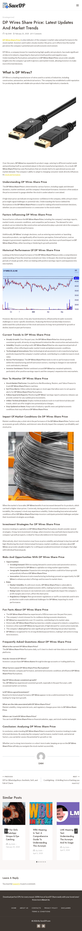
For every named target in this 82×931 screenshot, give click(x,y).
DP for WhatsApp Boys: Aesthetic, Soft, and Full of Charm (20, 780)
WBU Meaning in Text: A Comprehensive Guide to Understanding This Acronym (40, 837)
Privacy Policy (51, 908)
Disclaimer (66, 908)
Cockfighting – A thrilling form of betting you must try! (61, 780)
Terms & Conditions (41, 911)
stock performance (12, 175)
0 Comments (37, 33)
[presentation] (14, 813)
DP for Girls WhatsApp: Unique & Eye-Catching (13, 834)
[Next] (76, 831)
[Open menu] (77, 5)
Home (13, 908)
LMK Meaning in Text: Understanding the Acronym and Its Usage (68, 836)
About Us (24, 908)
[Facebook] (38, 926)
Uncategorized (8, 17)
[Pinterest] (43, 926)
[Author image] (4, 34)
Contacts (36, 908)
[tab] (36, 861)
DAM (10, 33)
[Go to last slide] (6, 831)
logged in (16, 884)
